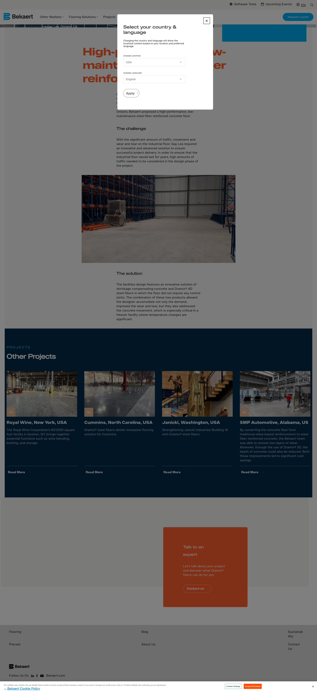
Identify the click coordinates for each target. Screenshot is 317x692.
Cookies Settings (233, 686)
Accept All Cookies (252, 686)
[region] (158, 686)
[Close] (313, 686)
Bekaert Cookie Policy (23, 688)
